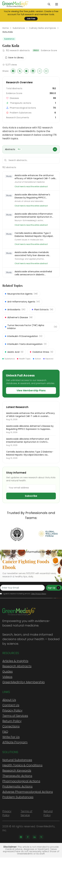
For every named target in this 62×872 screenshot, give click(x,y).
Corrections (11, 726)
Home (5, 28)
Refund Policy (48, 813)
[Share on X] (19, 71)
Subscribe (31, 496)
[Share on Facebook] (13, 71)
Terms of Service (26, 813)
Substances (19, 28)
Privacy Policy (12, 710)
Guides (7, 671)
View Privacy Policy (38, 593)
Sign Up (51, 587)
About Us (9, 700)
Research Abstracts (16, 666)
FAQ (5, 731)
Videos (7, 677)
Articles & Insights (15, 661)
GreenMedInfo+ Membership (23, 682)
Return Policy (12, 721)
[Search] (49, 4)
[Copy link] (39, 71)
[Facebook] (27, 837)
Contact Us (10, 705)
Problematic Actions (17, 786)
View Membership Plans (31, 390)
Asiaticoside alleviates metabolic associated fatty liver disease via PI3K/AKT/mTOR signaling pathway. (33, 254)
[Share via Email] (46, 71)
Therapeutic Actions (17, 776)
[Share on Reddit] (33, 71)
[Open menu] (57, 4)
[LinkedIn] (34, 837)
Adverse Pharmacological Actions (27, 792)
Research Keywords (16, 770)
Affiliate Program (15, 742)
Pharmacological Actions (21, 781)
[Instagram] (21, 837)
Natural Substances (17, 760)
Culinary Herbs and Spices (42, 28)
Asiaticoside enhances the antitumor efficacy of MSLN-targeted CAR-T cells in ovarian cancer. (35, 177)
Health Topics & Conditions (22, 765)
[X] (41, 837)
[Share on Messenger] (26, 71)
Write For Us (11, 737)
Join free (31, 18)
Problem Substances (17, 797)
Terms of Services (15, 716)
